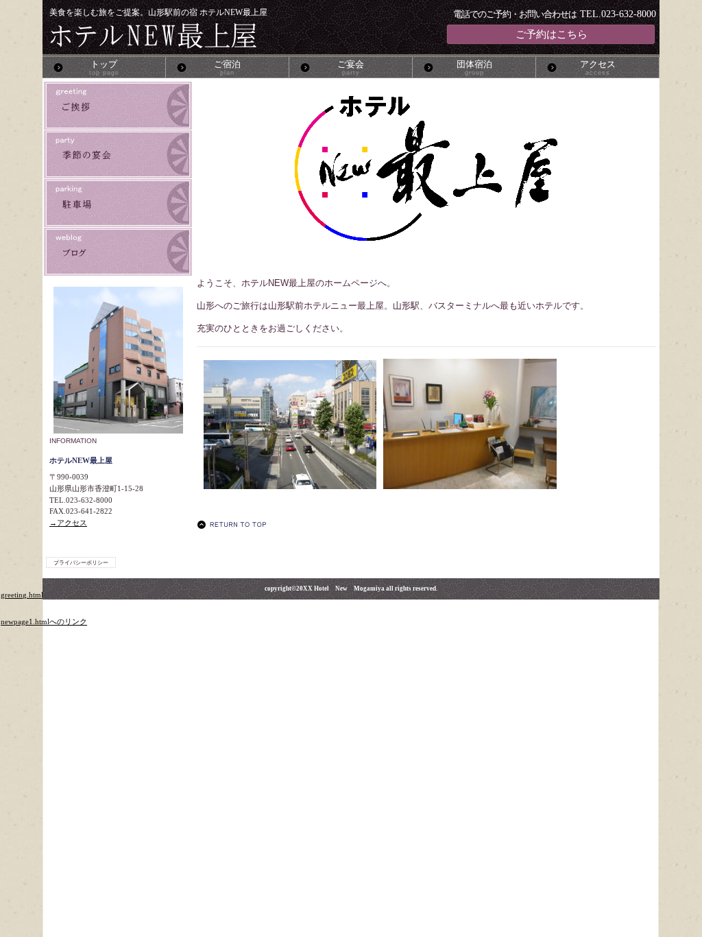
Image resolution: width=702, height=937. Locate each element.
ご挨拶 (118, 106)
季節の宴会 (118, 154)
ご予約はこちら (552, 34)
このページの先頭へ (235, 524)
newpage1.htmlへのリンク (44, 621)
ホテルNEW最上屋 (210, 35)
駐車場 (118, 203)
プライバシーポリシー (80, 562)
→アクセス (68, 523)
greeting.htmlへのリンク (41, 595)
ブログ (118, 252)
